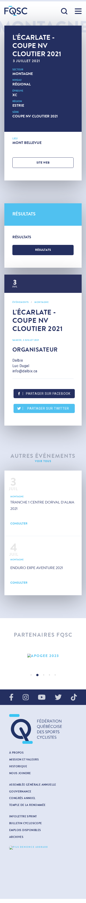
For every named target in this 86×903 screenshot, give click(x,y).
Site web (43, 163)
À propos (16, 753)
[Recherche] (64, 11)
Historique (18, 766)
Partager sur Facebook (48, 393)
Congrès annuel (22, 798)
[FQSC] (15, 11)
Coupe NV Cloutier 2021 (35, 116)
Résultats (43, 250)
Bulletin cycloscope (25, 823)
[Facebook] (11, 697)
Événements (20, 302)
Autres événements (43, 456)
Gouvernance (20, 791)
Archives (16, 837)
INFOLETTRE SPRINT (23, 816)
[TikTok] (74, 697)
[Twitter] (58, 697)
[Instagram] (25, 697)
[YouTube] (42, 697)
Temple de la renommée (27, 805)
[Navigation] (78, 11)
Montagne (22, 73)
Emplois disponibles (25, 830)
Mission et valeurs (24, 759)
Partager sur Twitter (48, 408)
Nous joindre (20, 773)
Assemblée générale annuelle (32, 785)
